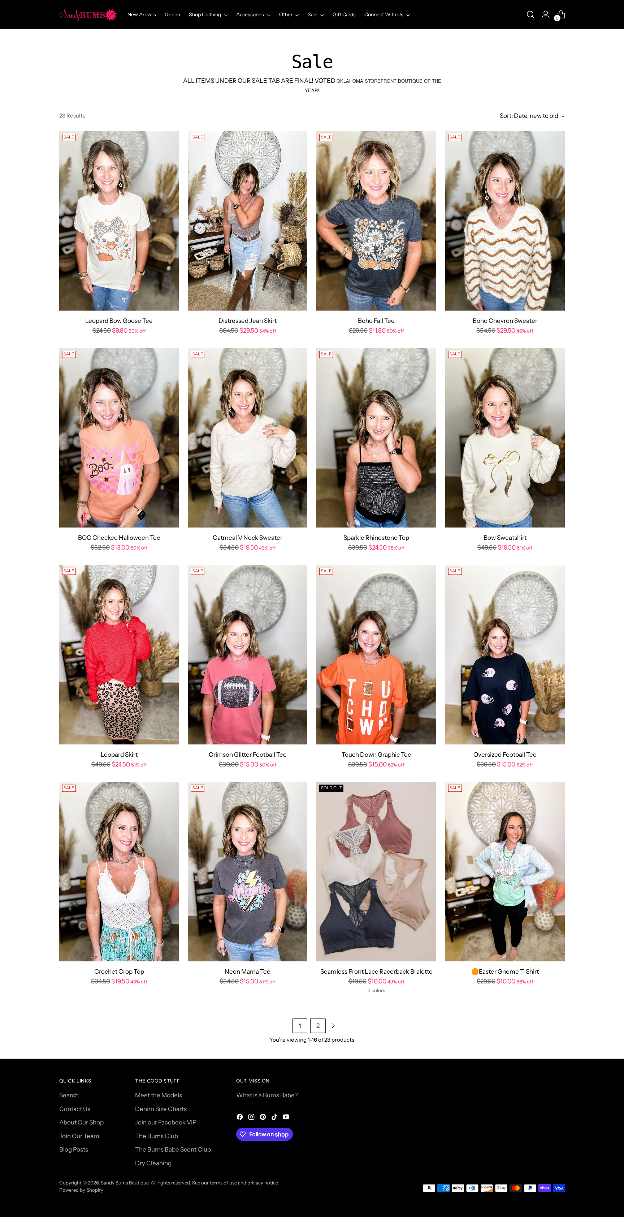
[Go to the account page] (545, 14)
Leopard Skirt (119, 754)
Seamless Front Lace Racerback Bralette (376, 971)
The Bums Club (156, 1136)
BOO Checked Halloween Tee (119, 537)
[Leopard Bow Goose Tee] (119, 221)
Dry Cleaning (153, 1163)
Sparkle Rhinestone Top (376, 537)
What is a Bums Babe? (267, 1095)
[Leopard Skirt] (119, 654)
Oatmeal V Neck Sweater (247, 537)
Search (69, 1095)
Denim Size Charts (161, 1109)
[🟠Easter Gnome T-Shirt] (505, 871)
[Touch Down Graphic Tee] (376, 654)
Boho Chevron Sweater (505, 320)
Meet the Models (158, 1095)
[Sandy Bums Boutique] (88, 14)
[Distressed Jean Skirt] (247, 221)
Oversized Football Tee (505, 754)
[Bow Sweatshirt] (505, 438)
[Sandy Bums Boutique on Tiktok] (275, 1118)
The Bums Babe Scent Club (173, 1149)
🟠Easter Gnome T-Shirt (505, 971)
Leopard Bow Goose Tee (119, 320)
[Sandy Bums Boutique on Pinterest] (263, 1118)
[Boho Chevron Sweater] (505, 221)
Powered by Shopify (81, 1190)
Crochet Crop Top (119, 971)
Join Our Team (79, 1136)
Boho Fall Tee (376, 320)
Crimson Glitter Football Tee (248, 754)
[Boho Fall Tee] (376, 221)
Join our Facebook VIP (165, 1122)
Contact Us (74, 1109)
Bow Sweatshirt (505, 537)
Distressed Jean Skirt (247, 320)
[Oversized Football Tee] (505, 654)
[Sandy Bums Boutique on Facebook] (240, 1118)
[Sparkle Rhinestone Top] (376, 438)
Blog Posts (73, 1149)
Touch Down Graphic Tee (376, 754)
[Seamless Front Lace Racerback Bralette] (376, 871)
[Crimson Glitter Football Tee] (247, 654)
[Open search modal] (530, 14)
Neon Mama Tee (247, 971)
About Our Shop (81, 1122)
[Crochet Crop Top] (119, 871)
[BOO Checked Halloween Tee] (119, 438)
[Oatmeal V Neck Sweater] (247, 438)
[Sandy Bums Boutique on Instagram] (252, 1118)
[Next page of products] (333, 1026)
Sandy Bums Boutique (124, 1183)
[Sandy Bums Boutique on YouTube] (286, 1118)
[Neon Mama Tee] (247, 871)
